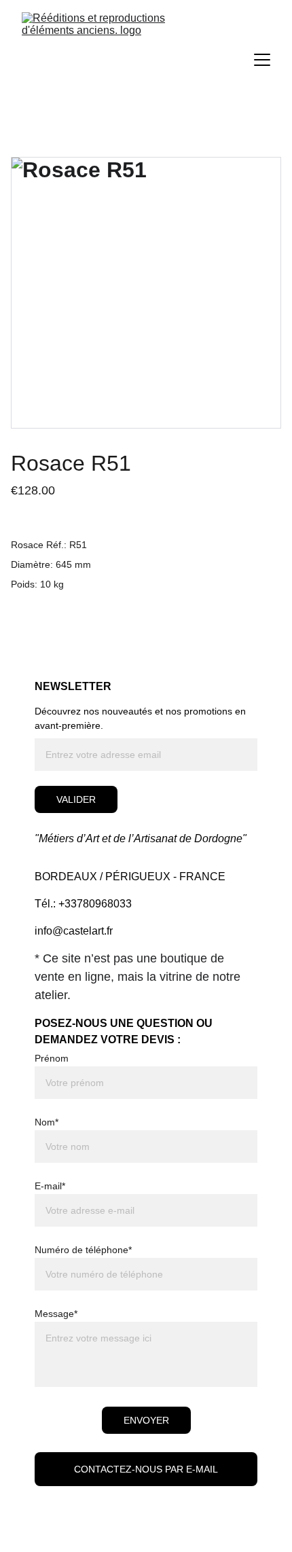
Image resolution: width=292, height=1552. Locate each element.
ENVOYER (146, 1420)
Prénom (52, 1058)
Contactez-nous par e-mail (146, 1469)
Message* (56, 1313)
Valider (76, 799)
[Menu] (262, 60)
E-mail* (50, 1185)
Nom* (46, 1122)
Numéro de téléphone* (83, 1249)
